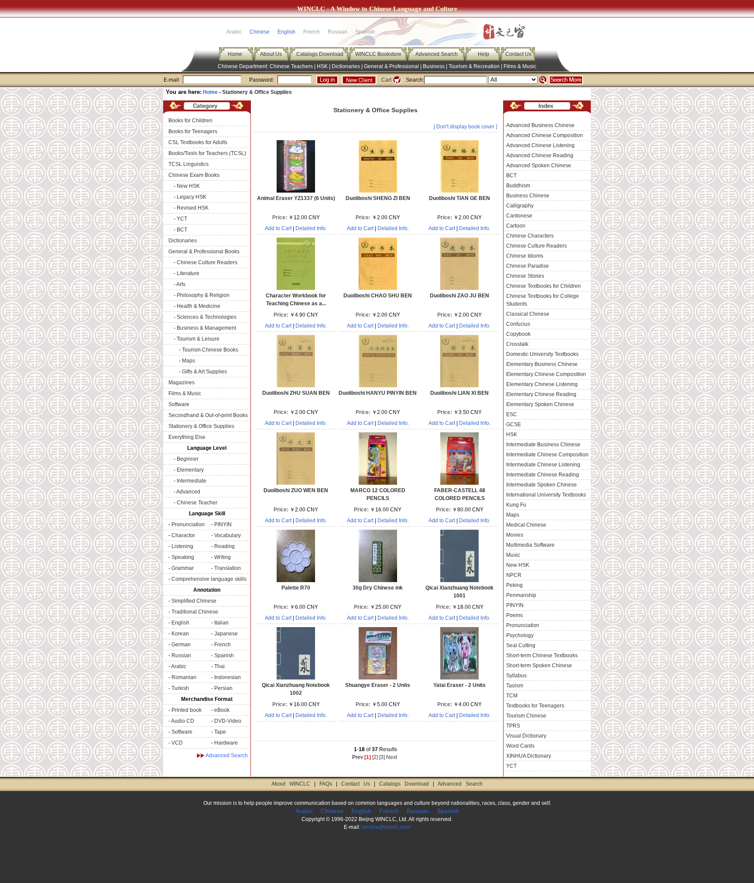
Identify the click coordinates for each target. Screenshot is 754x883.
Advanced (188, 492)
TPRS (513, 726)
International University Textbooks (546, 495)
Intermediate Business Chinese (543, 445)
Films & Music (520, 66)
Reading (224, 546)
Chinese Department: (244, 66)
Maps (188, 361)
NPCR (513, 575)
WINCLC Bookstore (378, 54)
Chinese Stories (525, 276)
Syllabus (516, 676)
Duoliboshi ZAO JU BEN (459, 296)
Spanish (224, 655)
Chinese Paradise (527, 266)
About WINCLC (290, 784)
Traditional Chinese (194, 612)
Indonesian (227, 677)
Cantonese (519, 216)
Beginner (188, 459)
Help (483, 54)
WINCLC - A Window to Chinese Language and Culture (377, 8)
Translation (227, 568)
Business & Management (206, 328)
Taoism (514, 686)
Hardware (226, 743)
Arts (180, 284)
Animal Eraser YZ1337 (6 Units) (296, 198)
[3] (382, 757)
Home (235, 54)
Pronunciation (188, 524)
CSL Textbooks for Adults (197, 142)
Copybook (518, 334)
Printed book (186, 710)
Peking (514, 585)
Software (178, 404)
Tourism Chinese (526, 716)
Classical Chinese (527, 314)
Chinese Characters (530, 236)
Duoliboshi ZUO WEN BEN (296, 490)
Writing (222, 557)
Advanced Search (436, 54)
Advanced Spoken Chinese (538, 165)
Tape (220, 732)
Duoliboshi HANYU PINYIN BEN (378, 393)
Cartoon (515, 226)
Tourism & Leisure (198, 339)
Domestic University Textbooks (542, 354)
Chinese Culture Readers (207, 262)
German (181, 645)
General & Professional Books (204, 251)
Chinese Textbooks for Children (543, 286)
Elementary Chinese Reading (541, 394)
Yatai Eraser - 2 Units (459, 685)
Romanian (183, 677)
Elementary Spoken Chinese (540, 404)
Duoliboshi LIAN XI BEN (459, 393)
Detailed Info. (311, 228)
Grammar (182, 568)
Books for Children (190, 120)
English (286, 32)
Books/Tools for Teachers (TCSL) (207, 153)
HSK (322, 66)
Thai (219, 666)
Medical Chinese (526, 525)
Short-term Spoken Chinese (539, 665)
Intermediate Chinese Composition (547, 455)
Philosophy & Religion (203, 295)
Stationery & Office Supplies (257, 92)
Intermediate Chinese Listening (543, 465)
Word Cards (520, 746)
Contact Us (518, 54)
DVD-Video (227, 721)
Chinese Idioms (524, 256)
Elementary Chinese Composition (546, 374)
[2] (375, 757)
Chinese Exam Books (193, 175)
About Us (271, 54)
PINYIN (223, 524)
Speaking (182, 557)
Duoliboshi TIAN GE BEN (459, 198)
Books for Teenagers (192, 131)
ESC (511, 414)
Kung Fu (516, 505)
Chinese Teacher (197, 503)
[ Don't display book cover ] (465, 127)
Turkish (180, 688)
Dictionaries (346, 66)
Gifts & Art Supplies (204, 372)
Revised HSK (193, 208)
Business (434, 66)
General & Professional (391, 66)
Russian (181, 655)
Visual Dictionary (526, 736)
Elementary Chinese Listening (542, 384)
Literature (188, 273)
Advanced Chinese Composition (544, 135)
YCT (182, 219)
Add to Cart (278, 228)
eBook (222, 710)
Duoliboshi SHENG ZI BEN (378, 198)
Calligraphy (520, 206)
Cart (386, 80)
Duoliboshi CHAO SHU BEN (377, 296)
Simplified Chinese (193, 601)
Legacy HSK (191, 197)
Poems (514, 615)
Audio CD (182, 721)
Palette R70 (295, 588)
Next (391, 757)
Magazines (181, 382)
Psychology (520, 635)
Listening (182, 546)
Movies (514, 535)
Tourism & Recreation (474, 66)
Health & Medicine (198, 306)
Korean (180, 634)
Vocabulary (227, 535)
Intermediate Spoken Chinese (541, 485)
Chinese (260, 32)
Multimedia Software (530, 545)
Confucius (518, 324)
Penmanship (521, 595)
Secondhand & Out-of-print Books (208, 415)
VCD (177, 743)
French (222, 645)
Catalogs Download (319, 54)
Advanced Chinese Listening (540, 145)
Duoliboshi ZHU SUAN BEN (296, 393)
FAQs (325, 784)
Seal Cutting (520, 645)
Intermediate (191, 481)
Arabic (178, 666)
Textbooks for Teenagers (535, 706)
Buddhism (518, 186)
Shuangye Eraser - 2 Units (377, 685)
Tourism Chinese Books (210, 350)
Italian (221, 623)
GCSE (513, 424)
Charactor (183, 535)
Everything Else (187, 437)
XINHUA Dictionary (528, 756)
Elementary (190, 470)
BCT (182, 230)
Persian (223, 688)
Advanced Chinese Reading (539, 155)
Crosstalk (517, 344)
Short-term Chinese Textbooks (542, 655)
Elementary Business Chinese (542, 364)
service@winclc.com (386, 827)
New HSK (188, 186)
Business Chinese (527, 196)
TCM (512, 696)
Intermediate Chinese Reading (542, 475)
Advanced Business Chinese (540, 125)
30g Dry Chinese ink (378, 588)
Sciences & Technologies (206, 317)
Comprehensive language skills (209, 579)
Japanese (226, 634)
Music (513, 555)
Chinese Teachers (291, 66)
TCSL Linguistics (188, 164)
